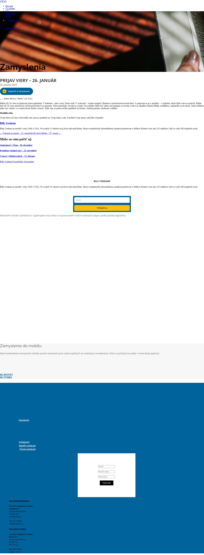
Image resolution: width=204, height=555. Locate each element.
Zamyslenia (11, 13)
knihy (8, 16)
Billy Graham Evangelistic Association (17, 161)
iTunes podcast (27, 449)
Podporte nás (11, 28)
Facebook (24, 420)
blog (7, 11)
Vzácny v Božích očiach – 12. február (17, 156)
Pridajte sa (12, 20)
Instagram (24, 442)
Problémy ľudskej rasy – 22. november (18, 150)
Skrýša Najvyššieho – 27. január (45, 133)
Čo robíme (10, 8)
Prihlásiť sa (102, 208)
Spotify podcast (27, 445)
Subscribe (107, 483)
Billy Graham (8, 123)
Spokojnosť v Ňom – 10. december (16, 145)
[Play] (16, 91)
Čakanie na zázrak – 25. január (15, 133)
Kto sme (9, 6)
